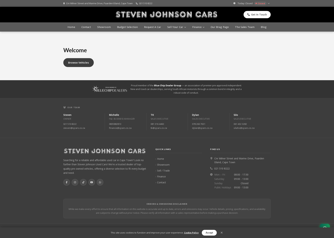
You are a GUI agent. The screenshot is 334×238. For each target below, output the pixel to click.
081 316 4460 (157, 124)
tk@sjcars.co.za (159, 128)
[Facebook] (66, 182)
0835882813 (115, 124)
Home (71, 27)
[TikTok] (83, 182)
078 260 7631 (198, 124)
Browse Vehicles (78, 62)
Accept (209, 232)
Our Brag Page (220, 27)
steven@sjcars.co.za (74, 128)
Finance (161, 176)
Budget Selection (127, 27)
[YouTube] (91, 182)
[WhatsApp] (100, 182)
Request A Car (152, 27)
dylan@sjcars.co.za (202, 128)
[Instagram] (75, 182)
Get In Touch (259, 14)
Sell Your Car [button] (175, 27)
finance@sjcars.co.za (120, 128)
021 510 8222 (145, 3)
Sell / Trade (163, 170)
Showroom (104, 27)
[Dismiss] (221, 233)
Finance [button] (197, 27)
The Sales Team (245, 27)
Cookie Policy (191, 232)
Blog (264, 27)
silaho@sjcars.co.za (244, 128)
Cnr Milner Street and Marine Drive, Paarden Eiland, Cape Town (99, 3)
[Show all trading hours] (269, 3)
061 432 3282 (240, 124)
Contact (86, 27)
